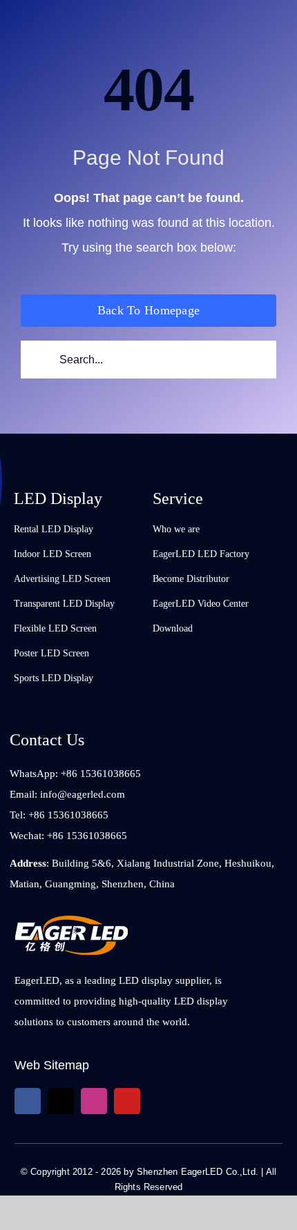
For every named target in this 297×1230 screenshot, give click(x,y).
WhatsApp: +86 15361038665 (75, 773)
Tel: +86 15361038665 (59, 814)
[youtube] (127, 1101)
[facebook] (28, 1101)
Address (28, 863)
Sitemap (66, 1065)
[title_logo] (71, 921)
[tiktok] (61, 1101)
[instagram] (94, 1101)
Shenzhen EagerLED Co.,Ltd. (197, 1172)
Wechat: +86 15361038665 (68, 835)
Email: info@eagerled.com (67, 794)
